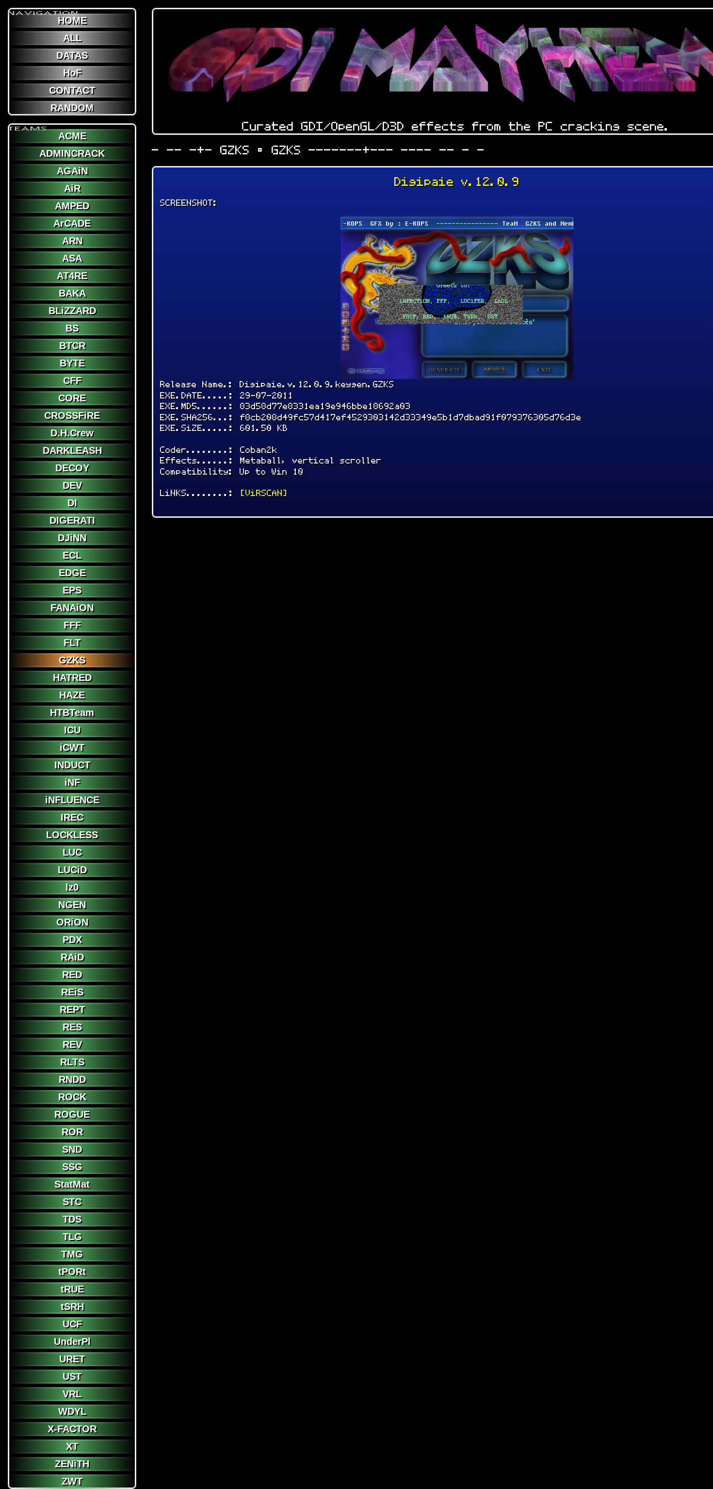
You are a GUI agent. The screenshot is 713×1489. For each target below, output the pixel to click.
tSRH (72, 1306)
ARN (72, 240)
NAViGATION (43, 9)
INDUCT (72, 765)
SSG (72, 1166)
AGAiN (72, 170)
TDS (72, 1219)
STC (72, 1201)
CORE (72, 398)
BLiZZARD (72, 310)
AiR (72, 188)
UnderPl (72, 1341)
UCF (72, 1324)
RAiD (72, 957)
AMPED (72, 205)
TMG (72, 1254)
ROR (72, 1131)
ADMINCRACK (72, 153)
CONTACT (72, 90)
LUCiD (72, 869)
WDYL (72, 1411)
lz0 (72, 887)
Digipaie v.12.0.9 (456, 182)
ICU (72, 730)
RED (72, 974)
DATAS (72, 55)
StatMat (72, 1184)
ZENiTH (72, 1463)
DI (72, 502)
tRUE (72, 1289)
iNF (72, 782)
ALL (72, 38)
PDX (72, 939)
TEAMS (28, 124)
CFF (72, 380)
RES (72, 1027)
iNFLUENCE (72, 799)
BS (72, 328)
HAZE (72, 695)
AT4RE (72, 275)
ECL (72, 555)
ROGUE (72, 1114)
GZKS (72, 660)
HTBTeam (72, 712)
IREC (72, 817)
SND (72, 1149)
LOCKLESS (72, 834)
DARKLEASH (72, 450)
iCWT (72, 747)
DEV (72, 485)
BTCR (72, 345)
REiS (72, 992)
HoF (72, 72)
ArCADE (72, 223)
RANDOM (72, 107)
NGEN (72, 904)
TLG (72, 1236)
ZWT (72, 1481)
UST (72, 1376)
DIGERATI (72, 520)
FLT (72, 642)
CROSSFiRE (72, 415)
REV (72, 1044)
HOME (72, 20)
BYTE (72, 363)
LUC (72, 852)
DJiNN (72, 537)
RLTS (72, 1062)
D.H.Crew (72, 433)
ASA (72, 258)
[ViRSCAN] (264, 492)
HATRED (72, 677)
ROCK (72, 1097)
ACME (72, 136)
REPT (72, 1009)
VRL (72, 1394)
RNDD (72, 1079)
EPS (72, 590)
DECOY (72, 468)
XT (72, 1446)
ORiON (72, 922)
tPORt (72, 1271)
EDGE (72, 572)
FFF (72, 625)
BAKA (72, 293)
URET (72, 1359)
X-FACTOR (72, 1428)
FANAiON (72, 607)
